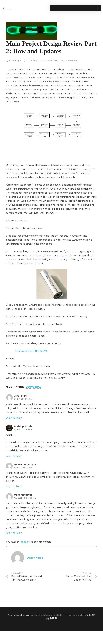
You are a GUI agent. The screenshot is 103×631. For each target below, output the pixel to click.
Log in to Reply (14, 417)
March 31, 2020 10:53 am (25, 498)
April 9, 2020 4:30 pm (23, 429)
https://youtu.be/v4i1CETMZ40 (31, 350)
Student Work (51, 60)
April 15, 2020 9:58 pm (24, 399)
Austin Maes (32, 60)
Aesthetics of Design (19, 614)
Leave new (33, 386)
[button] (95, 8)
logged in (25, 541)
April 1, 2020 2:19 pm (23, 467)
